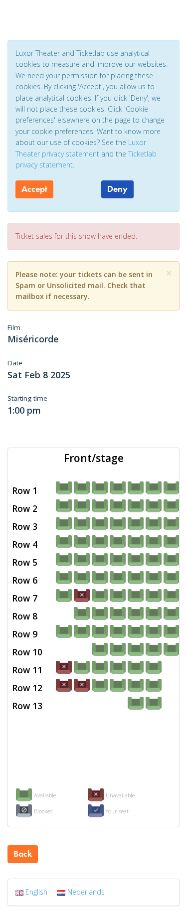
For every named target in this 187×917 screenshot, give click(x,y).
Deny (117, 188)
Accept (34, 188)
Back (22, 853)
